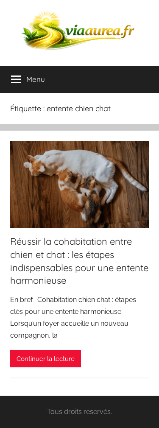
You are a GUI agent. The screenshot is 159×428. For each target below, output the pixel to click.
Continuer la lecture (46, 359)
